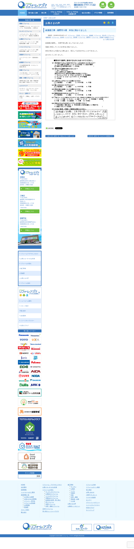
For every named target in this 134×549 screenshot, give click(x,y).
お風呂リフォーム (24, 39)
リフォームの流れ (25, 263)
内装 (72, 495)
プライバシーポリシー (93, 502)
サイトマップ (90, 510)
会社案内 (23, 315)
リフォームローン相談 (93, 487)
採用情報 (23, 490)
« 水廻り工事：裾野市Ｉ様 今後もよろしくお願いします (60, 136)
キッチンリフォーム (25, 31)
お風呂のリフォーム (52, 494)
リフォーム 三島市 (74, 35)
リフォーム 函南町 (87, 35)
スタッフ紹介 (24, 306)
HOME (23, 484)
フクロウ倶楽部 (91, 497)
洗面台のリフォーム (52, 498)
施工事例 (23, 268)
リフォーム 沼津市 (58, 37)
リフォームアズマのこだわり (29, 254)
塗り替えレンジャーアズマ (50, 511)
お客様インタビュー (74, 506)
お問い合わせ (90, 492)
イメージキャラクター (27, 320)
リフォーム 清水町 (71, 37)
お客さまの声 (110, 39)
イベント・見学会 (29, 501)
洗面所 (73, 493)
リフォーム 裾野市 (84, 37)
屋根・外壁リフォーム (26, 78)
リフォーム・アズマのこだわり (52, 484)
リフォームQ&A (25, 283)
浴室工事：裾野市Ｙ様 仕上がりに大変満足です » (100, 136)
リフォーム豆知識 (29, 503)
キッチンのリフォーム (52, 492)
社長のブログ (24, 325)
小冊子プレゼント (91, 495)
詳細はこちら (29, 189)
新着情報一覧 (25, 495)
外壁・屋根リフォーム (52, 506)
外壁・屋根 (74, 497)
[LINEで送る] (49, 128)
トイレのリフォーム (52, 496)
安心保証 (89, 490)
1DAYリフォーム (47, 509)
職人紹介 (23, 311)
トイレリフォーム (24, 47)
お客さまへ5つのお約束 (27, 258)
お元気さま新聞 (29, 497)
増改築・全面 (75, 499)
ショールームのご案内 (28, 492)
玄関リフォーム (50, 504)
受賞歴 (22, 273)
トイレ (73, 491)
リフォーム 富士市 (100, 35)
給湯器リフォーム (24, 62)
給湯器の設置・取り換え (53, 500)
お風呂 (73, 489)
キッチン (73, 487)
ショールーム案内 (25, 301)
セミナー (89, 500)
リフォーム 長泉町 (97, 37)
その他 (73, 501)
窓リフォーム (50, 502)
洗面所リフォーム (24, 54)
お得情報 (27, 505)
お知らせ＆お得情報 (30, 499)
